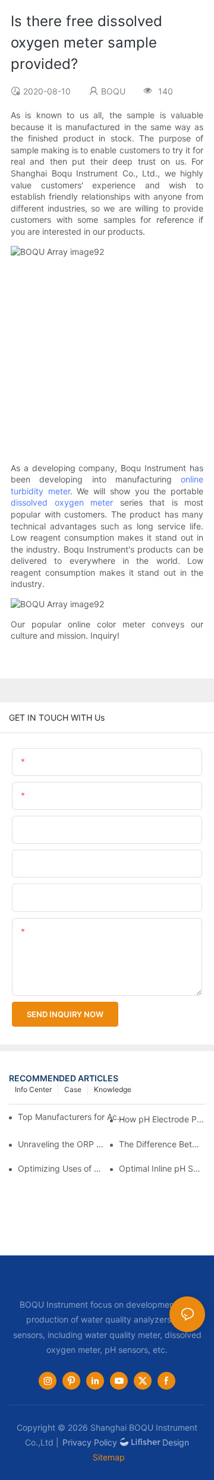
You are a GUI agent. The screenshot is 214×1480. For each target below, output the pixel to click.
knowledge (112, 1089)
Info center (33, 1089)
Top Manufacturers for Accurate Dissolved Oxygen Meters (72, 1117)
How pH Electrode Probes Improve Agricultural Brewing (162, 1119)
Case (72, 1089)
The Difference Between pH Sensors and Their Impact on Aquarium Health (162, 1144)
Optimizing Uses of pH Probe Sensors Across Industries (61, 1168)
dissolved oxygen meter (62, 502)
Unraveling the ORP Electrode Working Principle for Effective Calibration (61, 1144)
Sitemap (109, 1457)
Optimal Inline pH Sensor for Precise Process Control (162, 1168)
